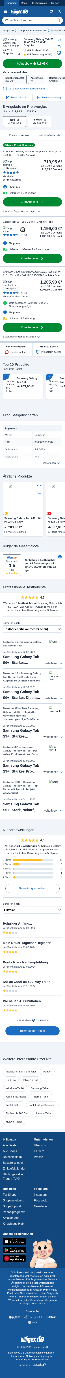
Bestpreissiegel (13, 1162)
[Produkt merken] (59, 40)
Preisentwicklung (51, 97)
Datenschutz (15, 1352)
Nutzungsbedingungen (39, 1356)
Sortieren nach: (11, 622)
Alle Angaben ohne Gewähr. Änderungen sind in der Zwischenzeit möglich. (34, 1283)
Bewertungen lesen (32, 1030)
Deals (24, 2)
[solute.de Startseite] (33, 1364)
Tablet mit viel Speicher (42, 1104)
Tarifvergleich (39, 2)
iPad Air (47, 1071)
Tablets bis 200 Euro (17, 1113)
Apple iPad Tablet (16, 1096)
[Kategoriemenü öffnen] (5, 11)
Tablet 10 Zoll (30, 1079)
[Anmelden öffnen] (59, 11)
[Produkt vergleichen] (59, 46)
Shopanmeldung (13, 1200)
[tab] (14, 121)
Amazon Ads (11, 1217)
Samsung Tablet (40, 1088)
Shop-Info (14, 186)
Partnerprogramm (14, 1212)
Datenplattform (12, 1156)
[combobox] (32, 20)
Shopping (11, 2)
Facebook (40, 1200)
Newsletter (41, 1206)
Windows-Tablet (15, 1088)
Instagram (40, 1194)
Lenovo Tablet (44, 1113)
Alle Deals (9, 1145)
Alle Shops (10, 1151)
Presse (38, 1156)
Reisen (55, 2)
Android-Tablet (41, 1096)
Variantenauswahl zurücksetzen (27, 88)
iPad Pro (11, 1079)
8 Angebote (32, 63)
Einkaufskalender (14, 1168)
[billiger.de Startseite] (19, 11)
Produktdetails (19, 97)
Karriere (39, 1151)
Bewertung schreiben (32, 888)
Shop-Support (12, 1206)
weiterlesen (49, 462)
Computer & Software (30, 30)
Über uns (40, 1145)
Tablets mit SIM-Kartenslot (21, 1071)
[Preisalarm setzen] (59, 53)
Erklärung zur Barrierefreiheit (32, 1359)
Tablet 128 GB (14, 1104)
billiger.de (8, 30)
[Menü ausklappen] (45, 30)
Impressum (17, 1356)
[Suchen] (58, 20)
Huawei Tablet (14, 1121)
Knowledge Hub (13, 1223)
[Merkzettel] (51, 11)
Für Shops (9, 1194)
